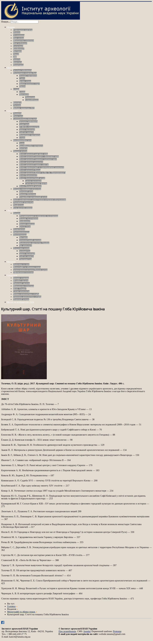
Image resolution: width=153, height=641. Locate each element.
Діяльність (12, 210)
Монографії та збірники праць (27, 267)
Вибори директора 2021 (24, 108)
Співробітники (32, 100)
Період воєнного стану (29, 84)
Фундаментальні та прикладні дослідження (38, 216)
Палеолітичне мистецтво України (34, 243)
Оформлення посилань (23, 272)
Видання (11, 261)
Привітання (18, 65)
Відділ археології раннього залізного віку (38, 159)
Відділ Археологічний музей (32, 178)
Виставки (17, 51)
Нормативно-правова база (25, 73)
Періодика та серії (21, 264)
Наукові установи (21, 278)
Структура (12, 110)
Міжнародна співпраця (23, 41)
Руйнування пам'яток (22, 30)
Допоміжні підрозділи (23, 202)
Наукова (16, 213)
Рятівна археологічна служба (26, 294)
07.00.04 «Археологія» (29, 127)
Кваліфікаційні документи (31, 146)
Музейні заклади (20, 280)
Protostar (117, 631)
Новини (11, 27)
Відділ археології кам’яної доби (33, 154)
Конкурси (17, 62)
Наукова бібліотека (27, 194)
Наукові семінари (27, 224)
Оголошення (19, 35)
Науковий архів (26, 192)
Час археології (25, 245)
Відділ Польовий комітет (30, 186)
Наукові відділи (20, 151)
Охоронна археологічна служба (27, 297)
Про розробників (67, 631)
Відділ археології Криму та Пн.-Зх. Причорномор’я (42, 173)
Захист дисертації (27, 129)
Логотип (17, 105)
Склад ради (24, 124)
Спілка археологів (21, 291)
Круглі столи (25, 227)
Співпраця (12, 275)
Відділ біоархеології (28, 175)
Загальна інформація (22, 70)
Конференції (18, 49)
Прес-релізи (18, 38)
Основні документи (28, 76)
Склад (22, 143)
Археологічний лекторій (30, 240)
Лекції (16, 54)
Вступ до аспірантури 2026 (20, 302)
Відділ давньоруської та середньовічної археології (41, 167)
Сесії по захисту (26, 132)
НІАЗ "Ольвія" (19, 289)
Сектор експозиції (33, 181)
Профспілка (18, 205)
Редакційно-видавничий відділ (33, 197)
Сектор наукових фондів (36, 183)
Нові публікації (20, 43)
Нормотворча (19, 229)
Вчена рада (18, 116)
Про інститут (13, 67)
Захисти (16, 59)
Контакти (17, 103)
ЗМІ (15, 57)
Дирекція (17, 113)
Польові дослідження (28, 218)
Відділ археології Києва (29, 170)
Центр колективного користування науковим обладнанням (39, 200)
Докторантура (25, 259)
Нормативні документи (29, 135)
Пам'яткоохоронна (21, 232)
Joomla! (87, 631)
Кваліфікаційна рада (22, 140)
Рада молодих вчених (22, 208)
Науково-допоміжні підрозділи (27, 189)
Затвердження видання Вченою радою (30, 270)
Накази (22, 86)
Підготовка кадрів (21, 248)
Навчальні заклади (21, 283)
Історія (16, 89)
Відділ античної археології (31, 162)
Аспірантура (24, 251)
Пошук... (5, 21)
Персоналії (24, 94)
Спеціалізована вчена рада (25, 119)
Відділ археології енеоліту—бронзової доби (39, 156)
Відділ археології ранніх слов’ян (34, 165)
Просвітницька (20, 235)
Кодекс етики (25, 81)
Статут (22, 78)
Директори (30, 97)
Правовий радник (21, 299)
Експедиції (18, 46)
